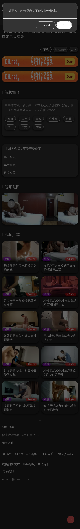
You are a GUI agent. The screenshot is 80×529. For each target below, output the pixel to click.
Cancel (45, 25)
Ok (64, 25)
